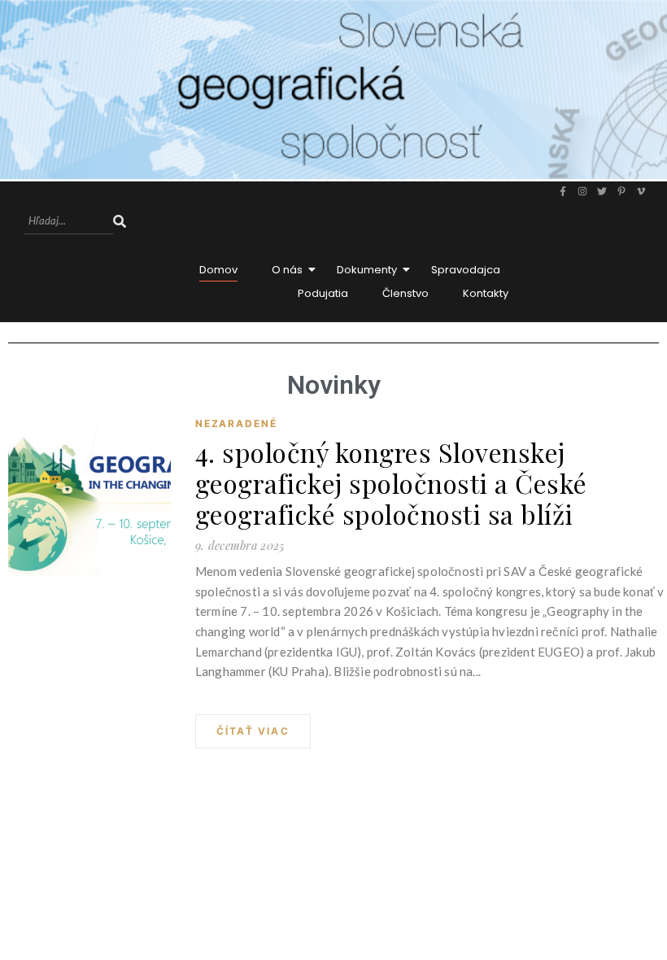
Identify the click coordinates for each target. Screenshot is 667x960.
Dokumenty (367, 269)
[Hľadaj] (119, 221)
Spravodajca (465, 269)
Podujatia (323, 293)
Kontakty (485, 293)
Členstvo (405, 293)
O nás (287, 269)
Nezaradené (236, 423)
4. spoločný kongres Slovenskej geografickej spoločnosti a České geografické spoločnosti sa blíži (391, 483)
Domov (218, 269)
